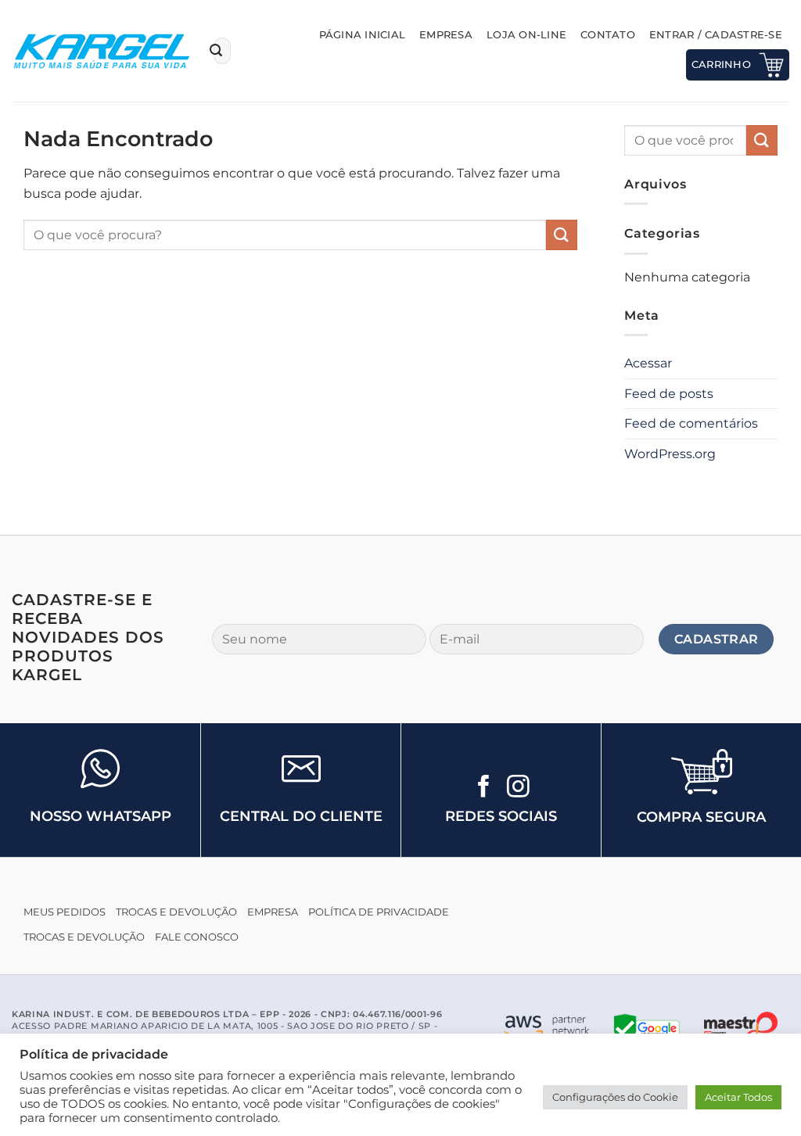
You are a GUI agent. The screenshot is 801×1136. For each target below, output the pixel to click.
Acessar (648, 363)
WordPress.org (670, 453)
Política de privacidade (378, 912)
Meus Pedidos (64, 912)
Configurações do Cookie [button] (615, 1097)
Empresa (445, 35)
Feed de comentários (691, 423)
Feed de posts (668, 393)
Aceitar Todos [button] (738, 1097)
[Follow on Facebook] (483, 788)
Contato (607, 35)
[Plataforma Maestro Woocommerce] (740, 1027)
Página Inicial (362, 35)
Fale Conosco (197, 937)
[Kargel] (101, 50)
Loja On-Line (526, 35)
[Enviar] (216, 51)
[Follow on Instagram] (518, 788)
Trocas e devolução (176, 912)
